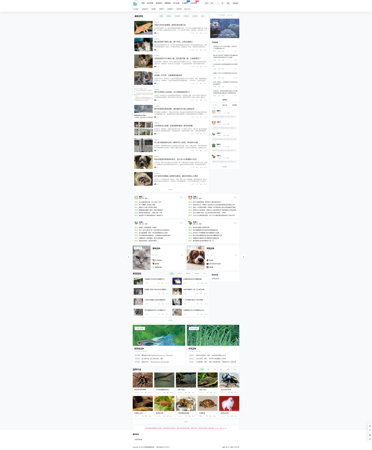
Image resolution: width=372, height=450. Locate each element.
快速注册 (235, 3)
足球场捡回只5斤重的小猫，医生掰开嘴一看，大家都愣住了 (177, 58)
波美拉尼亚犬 (225, 413)
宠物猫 (153, 9)
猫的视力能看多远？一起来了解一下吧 (150, 212)
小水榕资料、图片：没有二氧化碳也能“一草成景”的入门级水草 (216, 362)
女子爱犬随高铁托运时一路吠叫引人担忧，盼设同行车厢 (176, 142)
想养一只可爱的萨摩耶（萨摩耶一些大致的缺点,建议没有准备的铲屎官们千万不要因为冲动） (215, 207)
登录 (228, 3)
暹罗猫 (157, 264)
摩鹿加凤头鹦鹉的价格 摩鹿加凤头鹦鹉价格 (206, 238)
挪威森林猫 (158, 267)
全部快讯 (224, 100)
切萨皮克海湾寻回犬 (215, 264)
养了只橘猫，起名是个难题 (147, 205)
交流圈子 (185, 2)
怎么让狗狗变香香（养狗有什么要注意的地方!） (207, 202)
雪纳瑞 (211, 260)
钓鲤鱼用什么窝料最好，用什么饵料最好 (151, 238)
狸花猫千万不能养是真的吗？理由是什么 (151, 215)
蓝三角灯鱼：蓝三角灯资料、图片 (152, 359)
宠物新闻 (167, 3)
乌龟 (200, 416)
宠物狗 (161, 9)
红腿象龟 (202, 413)
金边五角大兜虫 (226, 389)
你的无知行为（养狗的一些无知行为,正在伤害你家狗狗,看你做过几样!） (214, 205)
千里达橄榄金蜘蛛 (183, 413)
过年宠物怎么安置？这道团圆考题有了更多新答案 (173, 126)
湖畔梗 (211, 267)
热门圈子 (215, 105)
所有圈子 (224, 167)
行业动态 (135, 9)
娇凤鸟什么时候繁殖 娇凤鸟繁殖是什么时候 (206, 233)
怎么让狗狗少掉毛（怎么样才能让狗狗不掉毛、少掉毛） (210, 212)
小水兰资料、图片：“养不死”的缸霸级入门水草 (211, 359)
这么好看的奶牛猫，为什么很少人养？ (150, 202)
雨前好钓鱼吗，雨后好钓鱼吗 (148, 240)
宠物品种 (144, 9)
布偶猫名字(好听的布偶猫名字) (155, 279)
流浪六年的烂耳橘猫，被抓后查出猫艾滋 (170, 25)
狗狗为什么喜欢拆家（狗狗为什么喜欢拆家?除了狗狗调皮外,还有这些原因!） (214, 210)
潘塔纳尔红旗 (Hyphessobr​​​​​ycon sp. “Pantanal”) (157, 355)
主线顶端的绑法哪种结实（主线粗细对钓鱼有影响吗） (155, 235)
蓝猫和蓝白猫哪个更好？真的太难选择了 (151, 210)
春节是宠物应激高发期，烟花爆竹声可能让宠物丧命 (174, 109)
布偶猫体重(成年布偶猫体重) (192, 279)
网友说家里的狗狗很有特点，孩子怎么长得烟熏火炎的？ (176, 159)
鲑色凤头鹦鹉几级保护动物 (201, 227)
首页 (143, 3)
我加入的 (224, 105)
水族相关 (170, 9)
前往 (182, 255)
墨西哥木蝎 (159, 413)
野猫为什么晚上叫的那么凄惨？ (148, 207)
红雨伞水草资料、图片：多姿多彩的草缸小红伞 (211, 355)
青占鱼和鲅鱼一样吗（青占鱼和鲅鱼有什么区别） (154, 233)
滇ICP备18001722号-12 (163, 447)
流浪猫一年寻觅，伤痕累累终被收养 (168, 75)
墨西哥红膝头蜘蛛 (140, 389)
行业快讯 (194, 2)
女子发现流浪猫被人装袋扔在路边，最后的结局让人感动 (176, 176)
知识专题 (150, 3)
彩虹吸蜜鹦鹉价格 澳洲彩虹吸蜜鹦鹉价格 (205, 230)
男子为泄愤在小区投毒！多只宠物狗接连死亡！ (172, 92)
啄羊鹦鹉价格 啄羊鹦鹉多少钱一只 (203, 240)
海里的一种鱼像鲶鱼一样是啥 (148, 227)
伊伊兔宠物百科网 (149, 447)
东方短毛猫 (158, 260)
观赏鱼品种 (139, 349)
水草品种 (192, 349)
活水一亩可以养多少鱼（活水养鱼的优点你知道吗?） (155, 230)
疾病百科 (159, 3)
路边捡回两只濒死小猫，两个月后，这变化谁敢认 (173, 42)
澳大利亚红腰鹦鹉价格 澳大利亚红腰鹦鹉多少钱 (207, 235)
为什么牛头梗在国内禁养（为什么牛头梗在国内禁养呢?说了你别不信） (214, 215)
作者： (221, 51)
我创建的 (234, 105)
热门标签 (176, 3)
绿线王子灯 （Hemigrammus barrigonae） (156, 362)
